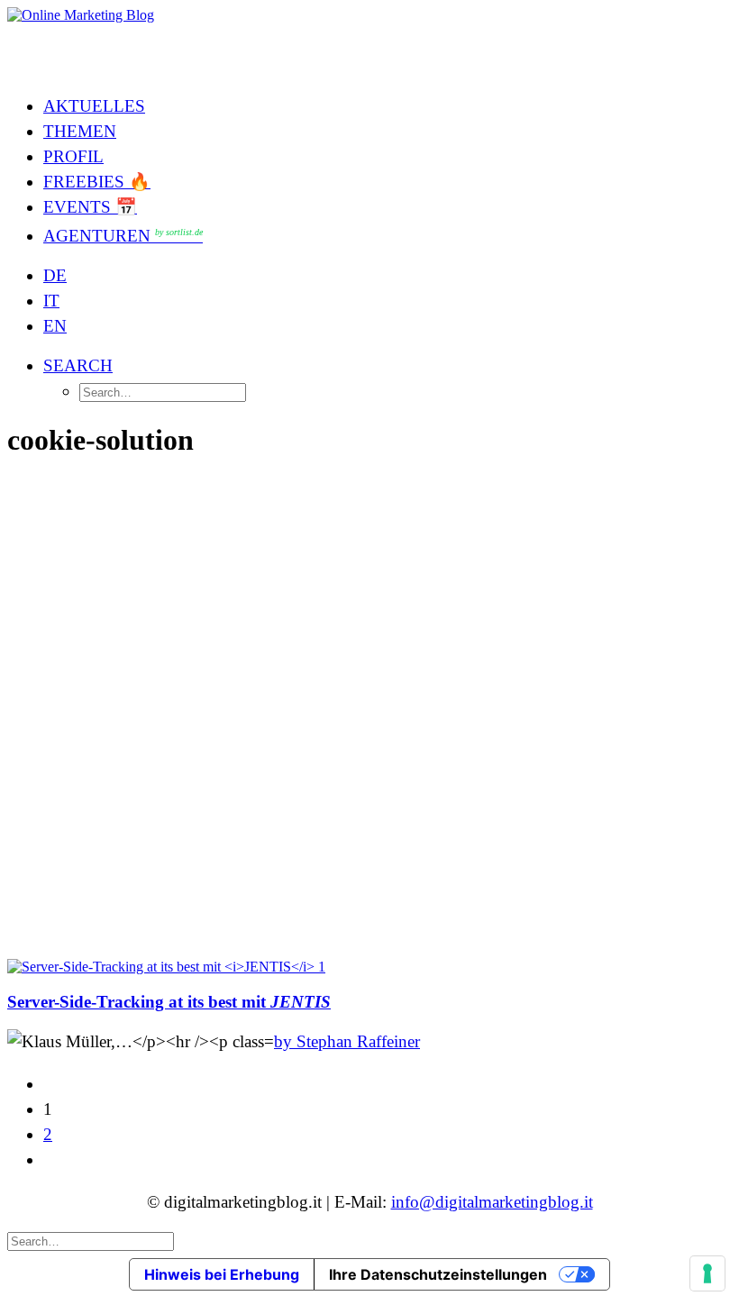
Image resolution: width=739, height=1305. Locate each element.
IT (51, 300)
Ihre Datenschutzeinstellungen (438, 1274)
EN (55, 325)
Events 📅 (90, 206)
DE (55, 275)
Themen (79, 131)
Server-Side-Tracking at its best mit (169, 1001)
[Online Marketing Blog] (369, 43)
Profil (73, 156)
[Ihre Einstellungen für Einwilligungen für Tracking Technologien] (707, 1273)
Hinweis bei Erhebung (221, 1274)
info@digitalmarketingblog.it (492, 1201)
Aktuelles (94, 105)
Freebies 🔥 (97, 181)
